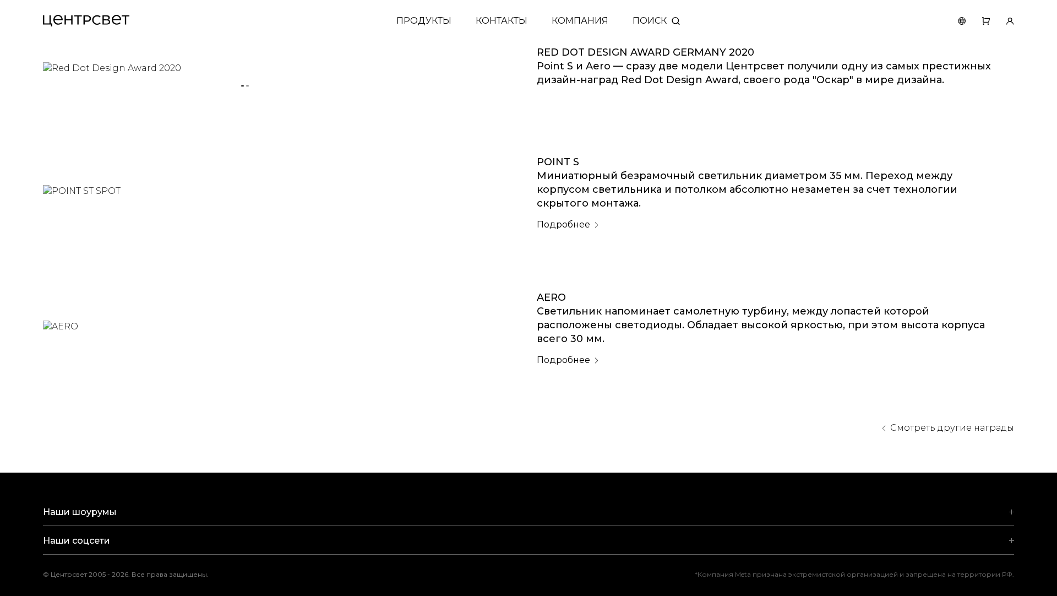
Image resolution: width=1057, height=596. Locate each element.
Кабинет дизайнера (1002, 21)
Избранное (978, 21)
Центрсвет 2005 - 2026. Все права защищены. (134, 574)
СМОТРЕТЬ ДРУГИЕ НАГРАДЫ (952, 427)
